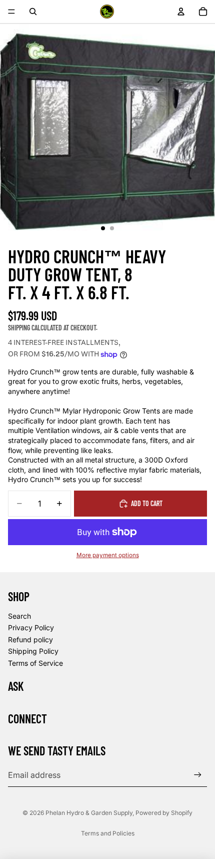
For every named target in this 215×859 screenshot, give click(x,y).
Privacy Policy (31, 627)
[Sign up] (197, 775)
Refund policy (30, 639)
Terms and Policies (107, 833)
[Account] (181, 12)
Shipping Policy (33, 651)
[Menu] (11, 11)
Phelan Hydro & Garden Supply (89, 812)
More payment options (107, 555)
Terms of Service (35, 663)
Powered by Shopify (164, 812)
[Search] (33, 12)
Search (19, 616)
